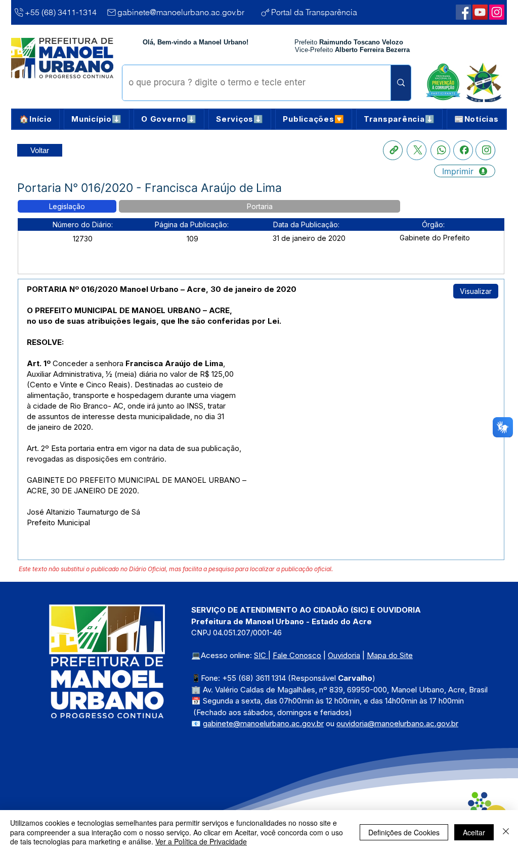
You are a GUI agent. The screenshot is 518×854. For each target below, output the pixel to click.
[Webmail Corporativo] (496, 12)
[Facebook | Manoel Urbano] (463, 12)
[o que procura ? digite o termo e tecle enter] (401, 83)
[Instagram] (485, 150)
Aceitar (474, 832)
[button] (97, 119)
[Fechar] (506, 832)
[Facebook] (463, 150)
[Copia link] (393, 150)
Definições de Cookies (404, 832)
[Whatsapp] (440, 150)
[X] (416, 150)
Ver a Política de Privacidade (201, 841)
